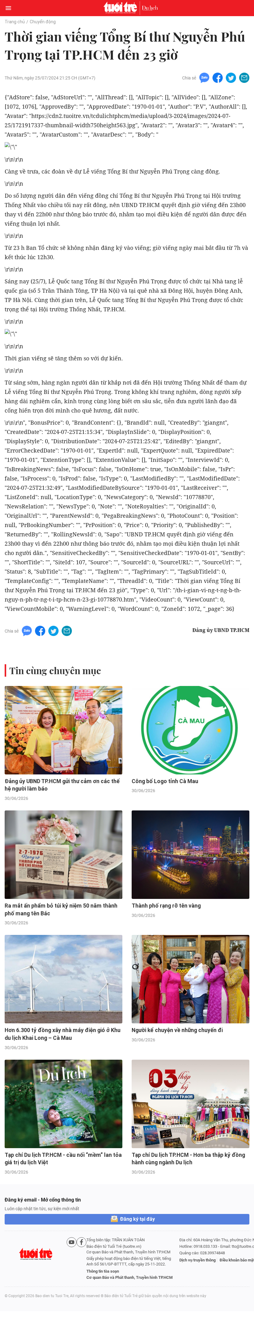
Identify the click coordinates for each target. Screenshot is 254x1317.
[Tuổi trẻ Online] (121, 8)
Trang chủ (15, 21)
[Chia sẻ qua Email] (244, 77)
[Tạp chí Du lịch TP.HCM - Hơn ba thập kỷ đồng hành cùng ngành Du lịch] (190, 1104)
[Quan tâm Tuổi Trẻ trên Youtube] (72, 1258)
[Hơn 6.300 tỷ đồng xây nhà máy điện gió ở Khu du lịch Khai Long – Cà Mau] (63, 979)
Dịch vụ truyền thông (197, 1260)
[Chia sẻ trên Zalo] (204, 77)
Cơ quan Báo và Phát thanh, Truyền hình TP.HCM (129, 1277)
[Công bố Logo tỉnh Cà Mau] (190, 730)
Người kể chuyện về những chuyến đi (177, 1030)
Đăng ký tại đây (137, 1219)
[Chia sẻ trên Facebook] (217, 77)
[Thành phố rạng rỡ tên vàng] (190, 854)
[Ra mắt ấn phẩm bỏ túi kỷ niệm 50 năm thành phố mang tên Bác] (63, 854)
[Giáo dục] (150, 8)
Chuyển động (43, 21)
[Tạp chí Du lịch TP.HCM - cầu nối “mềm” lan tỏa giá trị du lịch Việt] (63, 1104)
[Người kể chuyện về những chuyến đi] (190, 979)
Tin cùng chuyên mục (55, 670)
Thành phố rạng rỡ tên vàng (166, 906)
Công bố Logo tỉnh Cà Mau (165, 781)
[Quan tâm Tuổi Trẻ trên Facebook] (81, 1258)
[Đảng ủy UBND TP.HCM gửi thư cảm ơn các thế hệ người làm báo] (63, 730)
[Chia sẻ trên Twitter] (231, 77)
